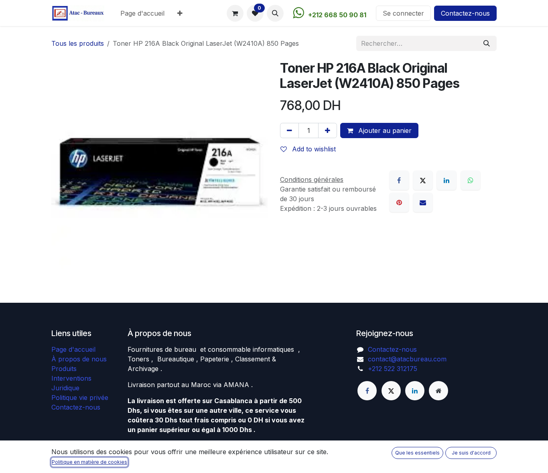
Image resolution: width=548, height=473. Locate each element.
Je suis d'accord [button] (471, 453)
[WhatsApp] (470, 180)
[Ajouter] (327, 130)
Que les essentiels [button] (417, 453)
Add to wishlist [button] (313, 149)
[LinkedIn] (446, 180)
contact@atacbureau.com (407, 359)
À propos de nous (79, 359)
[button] (275, 13)
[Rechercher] (487, 43)
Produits (64, 369)
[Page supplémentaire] (438, 390)
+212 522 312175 (392, 369)
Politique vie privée (79, 397)
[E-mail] (422, 202)
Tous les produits (77, 43)
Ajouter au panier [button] (384, 130)
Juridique (65, 388)
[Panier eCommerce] (235, 13)
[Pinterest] (399, 202)
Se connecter (403, 13)
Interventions (71, 378)
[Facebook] (399, 180)
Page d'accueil (73, 349)
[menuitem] (142, 13)
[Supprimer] (289, 130)
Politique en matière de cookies (89, 462)
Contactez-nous (465, 13)
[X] (422, 180)
